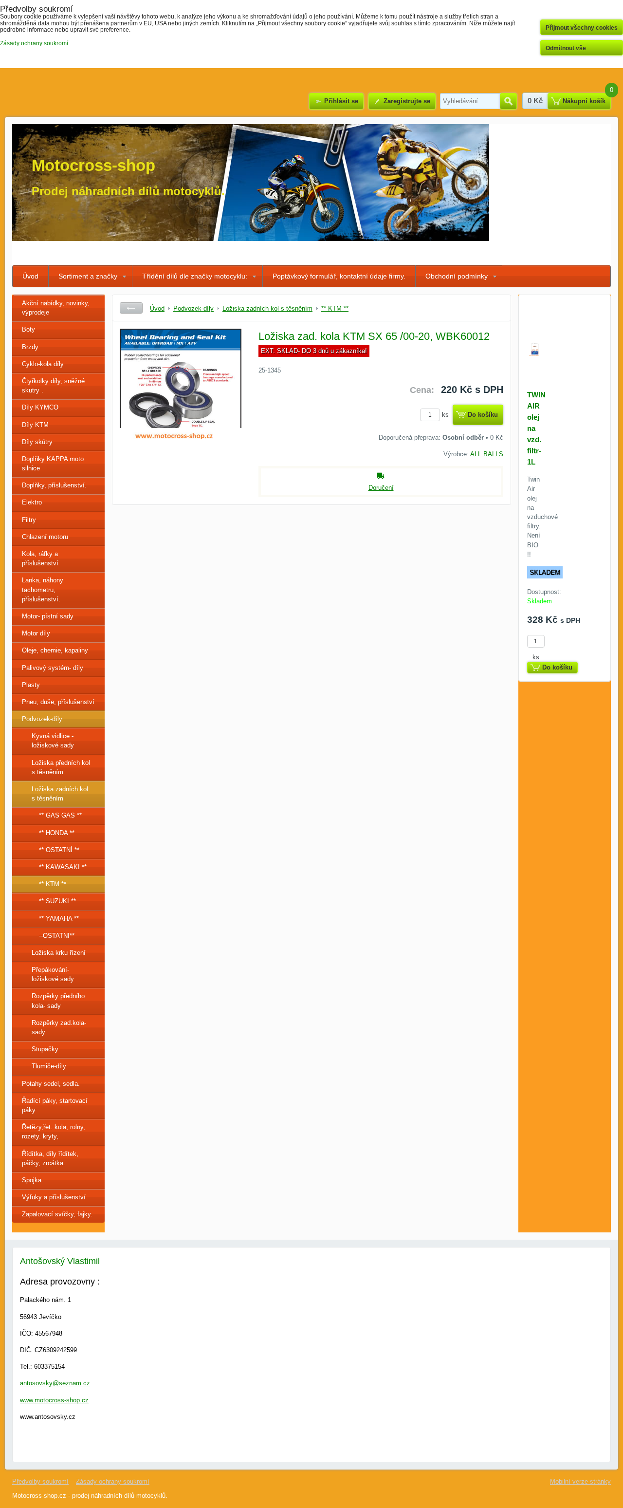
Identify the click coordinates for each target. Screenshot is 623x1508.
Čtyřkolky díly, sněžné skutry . (53, 385)
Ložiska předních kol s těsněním (61, 767)
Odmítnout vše (566, 48)
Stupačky (45, 1049)
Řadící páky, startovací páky (55, 1105)
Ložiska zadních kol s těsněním (60, 793)
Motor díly (36, 633)
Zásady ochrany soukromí (112, 1481)
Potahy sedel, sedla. (51, 1083)
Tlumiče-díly (49, 1066)
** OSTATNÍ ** (59, 850)
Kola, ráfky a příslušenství (40, 558)
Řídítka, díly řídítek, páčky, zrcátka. (50, 1158)
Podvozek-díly (42, 719)
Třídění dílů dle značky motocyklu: (194, 276)
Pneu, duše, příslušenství (58, 702)
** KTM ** (52, 884)
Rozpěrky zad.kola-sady (59, 1027)
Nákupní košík (584, 101)
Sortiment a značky (87, 276)
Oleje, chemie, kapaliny (55, 650)
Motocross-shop (93, 165)
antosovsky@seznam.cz (55, 1383)
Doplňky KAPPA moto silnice (53, 463)
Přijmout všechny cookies (582, 27)
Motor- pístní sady (47, 616)
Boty (28, 329)
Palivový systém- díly (52, 667)
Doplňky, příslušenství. (54, 485)
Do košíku (483, 414)
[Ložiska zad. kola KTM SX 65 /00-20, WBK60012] (180, 402)
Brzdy (30, 347)
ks (446, 414)
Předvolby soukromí (40, 1481)
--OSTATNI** (56, 935)
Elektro (32, 502)
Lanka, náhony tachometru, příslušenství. (42, 589)
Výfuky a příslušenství (54, 1197)
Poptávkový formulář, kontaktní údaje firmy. (339, 276)
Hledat (508, 101)
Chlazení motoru (45, 536)
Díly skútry (37, 442)
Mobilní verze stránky (580, 1481)
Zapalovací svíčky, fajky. (57, 1214)
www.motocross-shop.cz (54, 1400)
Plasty (31, 685)
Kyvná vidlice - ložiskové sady (53, 740)
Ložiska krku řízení (59, 952)
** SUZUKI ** (57, 901)
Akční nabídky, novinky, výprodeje (56, 307)
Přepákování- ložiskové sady (53, 974)
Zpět (131, 308)
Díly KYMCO (40, 407)
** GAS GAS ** (60, 815)
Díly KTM (35, 424)
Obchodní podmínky (456, 276)
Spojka (31, 1180)
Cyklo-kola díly (43, 364)
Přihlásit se (341, 101)
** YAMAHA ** (59, 918)
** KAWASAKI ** (63, 867)
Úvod (30, 276)
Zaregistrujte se (407, 101)
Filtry (29, 519)
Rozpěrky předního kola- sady (58, 1000)
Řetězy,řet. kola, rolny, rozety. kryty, (53, 1131)
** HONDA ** (56, 833)
